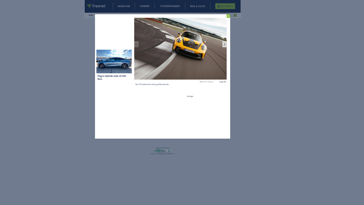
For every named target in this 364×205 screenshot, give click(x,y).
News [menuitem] (91, 15)
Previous (136, 44)
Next (224, 44)
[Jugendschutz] (162, 151)
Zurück (228, 16)
